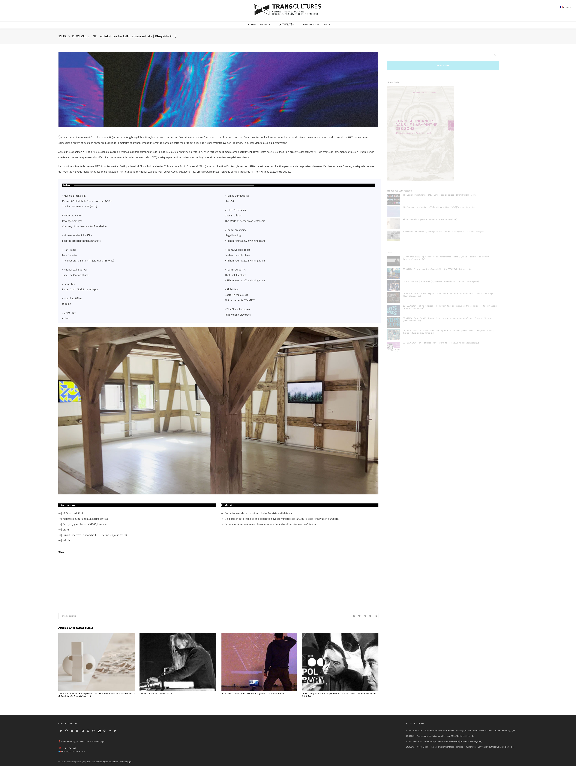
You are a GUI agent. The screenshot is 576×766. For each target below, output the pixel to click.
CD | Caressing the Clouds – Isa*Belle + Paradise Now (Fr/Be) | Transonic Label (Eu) (439, 207)
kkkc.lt (66, 540)
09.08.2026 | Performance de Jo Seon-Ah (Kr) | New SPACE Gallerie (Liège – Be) (437, 269)
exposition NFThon (81, 152)
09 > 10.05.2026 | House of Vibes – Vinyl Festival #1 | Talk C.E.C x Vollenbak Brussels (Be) (441, 343)
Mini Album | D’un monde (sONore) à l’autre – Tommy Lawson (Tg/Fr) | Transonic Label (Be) (443, 232)
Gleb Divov (253, 152)
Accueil (251, 24)
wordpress (114, 762)
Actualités (286, 24)
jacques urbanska (88, 762)
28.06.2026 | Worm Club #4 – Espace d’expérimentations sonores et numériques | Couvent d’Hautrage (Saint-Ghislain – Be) (448, 294)
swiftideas (123, 762)
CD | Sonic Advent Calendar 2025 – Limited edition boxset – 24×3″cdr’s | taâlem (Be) (439, 195)
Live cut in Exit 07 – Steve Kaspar (156, 693)
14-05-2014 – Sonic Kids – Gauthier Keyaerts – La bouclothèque (253, 693)
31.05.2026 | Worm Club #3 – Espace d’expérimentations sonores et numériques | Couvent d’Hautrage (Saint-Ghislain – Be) (448, 319)
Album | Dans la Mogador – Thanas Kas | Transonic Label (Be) (430, 219)
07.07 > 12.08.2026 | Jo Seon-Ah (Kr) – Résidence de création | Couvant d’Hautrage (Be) (441, 281)
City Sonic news (415, 723)
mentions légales (102, 762)
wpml (130, 762)
